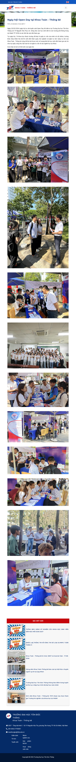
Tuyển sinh (15, 742)
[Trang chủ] (10, 7)
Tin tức (14, 739)
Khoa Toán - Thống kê (25, 8)
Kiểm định (15, 735)
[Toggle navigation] (65, 8)
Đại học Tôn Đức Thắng (15, 2)
